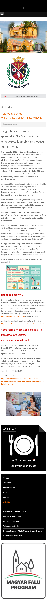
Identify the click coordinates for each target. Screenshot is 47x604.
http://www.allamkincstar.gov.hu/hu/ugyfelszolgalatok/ (23, 324)
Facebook (23, 8)
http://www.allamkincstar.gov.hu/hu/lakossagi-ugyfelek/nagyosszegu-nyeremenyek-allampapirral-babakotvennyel (22, 381)
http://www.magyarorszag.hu (13, 316)
